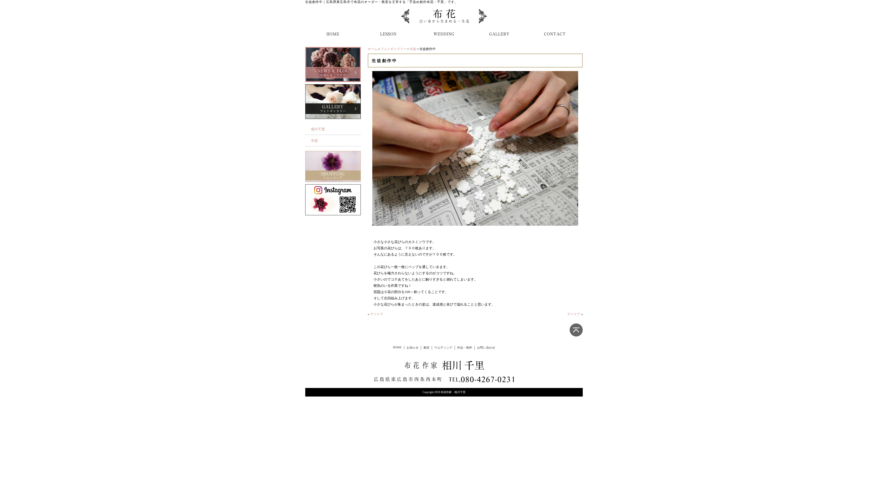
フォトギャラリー (394, 49)
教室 (426, 347)
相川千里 (318, 129)
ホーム (372, 49)
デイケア (376, 314)
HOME (397, 347)
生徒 (413, 49)
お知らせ (413, 347)
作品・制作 (464, 347)
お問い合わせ (486, 347)
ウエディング (443, 347)
